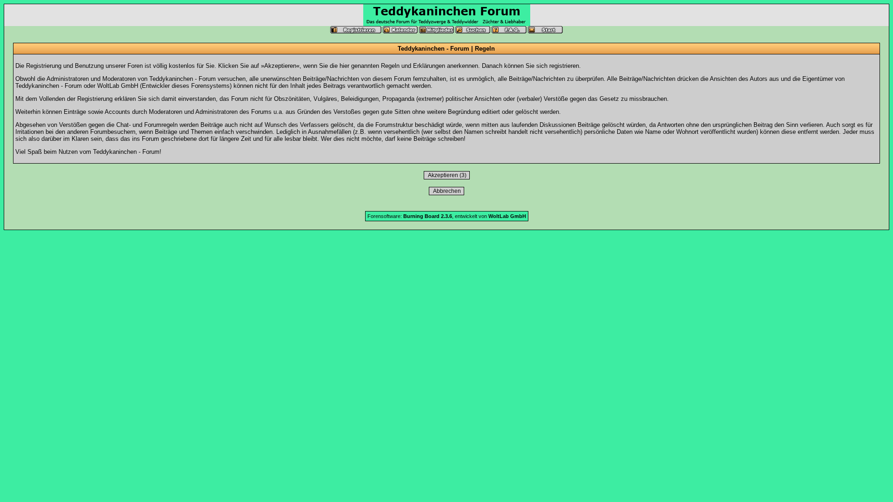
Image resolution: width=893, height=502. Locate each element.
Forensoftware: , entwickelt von (446, 216)
